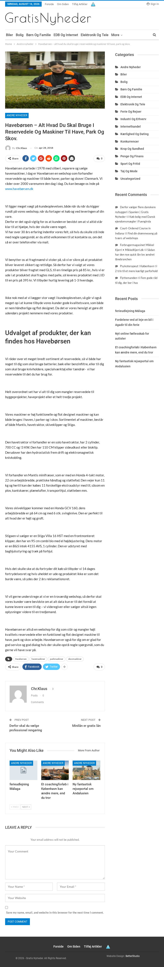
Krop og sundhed (132, 148)
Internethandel (130, 126)
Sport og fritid (130, 163)
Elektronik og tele (94, 35)
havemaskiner (38, 659)
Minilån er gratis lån (86, 726)
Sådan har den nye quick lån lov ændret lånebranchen (135, 254)
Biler (9, 35)
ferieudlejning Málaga (130, 311)
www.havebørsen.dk (19, 189)
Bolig (19, 35)
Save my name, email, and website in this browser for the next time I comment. (55, 912)
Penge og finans (132, 156)
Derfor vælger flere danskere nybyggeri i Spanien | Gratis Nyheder (135, 211)
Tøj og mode (129, 171)
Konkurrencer (129, 141)
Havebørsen (21, 659)
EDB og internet (66, 35)
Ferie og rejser (130, 111)
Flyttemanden (128, 278)
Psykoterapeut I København (137, 266)
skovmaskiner (75, 659)
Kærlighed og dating (134, 134)
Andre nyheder (17, 115)
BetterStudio (133, 956)
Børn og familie (38, 35)
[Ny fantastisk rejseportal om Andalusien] (86, 770)
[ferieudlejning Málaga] (23, 770)
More (115, 35)
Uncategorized (130, 178)
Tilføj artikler (79, 4)
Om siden (63, 4)
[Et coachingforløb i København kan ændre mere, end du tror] (55, 770)
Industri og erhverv (133, 119)
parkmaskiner (56, 659)
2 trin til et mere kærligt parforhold (136, 271)
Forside (49, 4)
